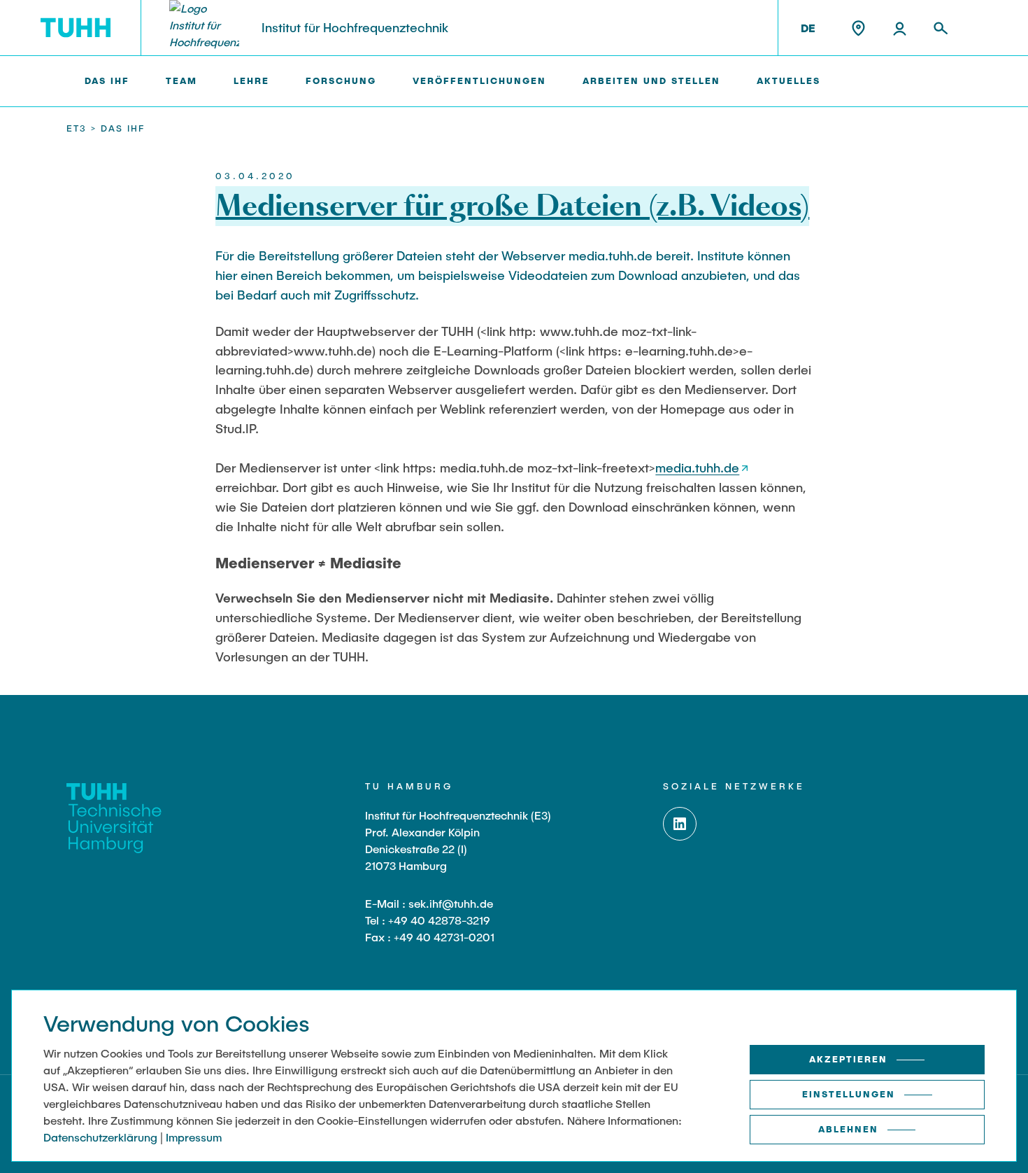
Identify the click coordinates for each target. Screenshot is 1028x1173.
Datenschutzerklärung (100, 1137)
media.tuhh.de (697, 467)
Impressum (194, 1137)
